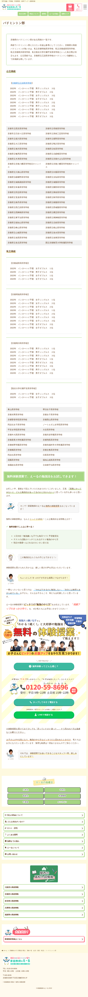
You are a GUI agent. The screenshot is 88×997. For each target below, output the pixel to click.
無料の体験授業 (20, 982)
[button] (85, 7)
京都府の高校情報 (12, 894)
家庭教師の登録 (9, 982)
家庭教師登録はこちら (13, 939)
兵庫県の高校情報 (12, 908)
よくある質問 (12, 835)
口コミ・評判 (12, 828)
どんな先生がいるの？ (16, 822)
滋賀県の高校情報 (12, 915)
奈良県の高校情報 (12, 901)
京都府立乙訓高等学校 (22, 83)
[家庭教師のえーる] (11, 7)
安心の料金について (15, 815)
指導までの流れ (13, 841)
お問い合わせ (12, 854)
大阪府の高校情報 (12, 887)
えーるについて (13, 848)
